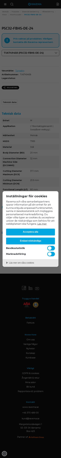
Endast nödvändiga (30, 240)
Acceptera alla (30, 231)
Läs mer (42, 223)
